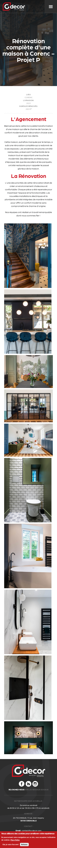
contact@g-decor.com (31, 830)
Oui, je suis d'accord (10, 845)
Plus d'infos (15, 840)
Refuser (24, 845)
